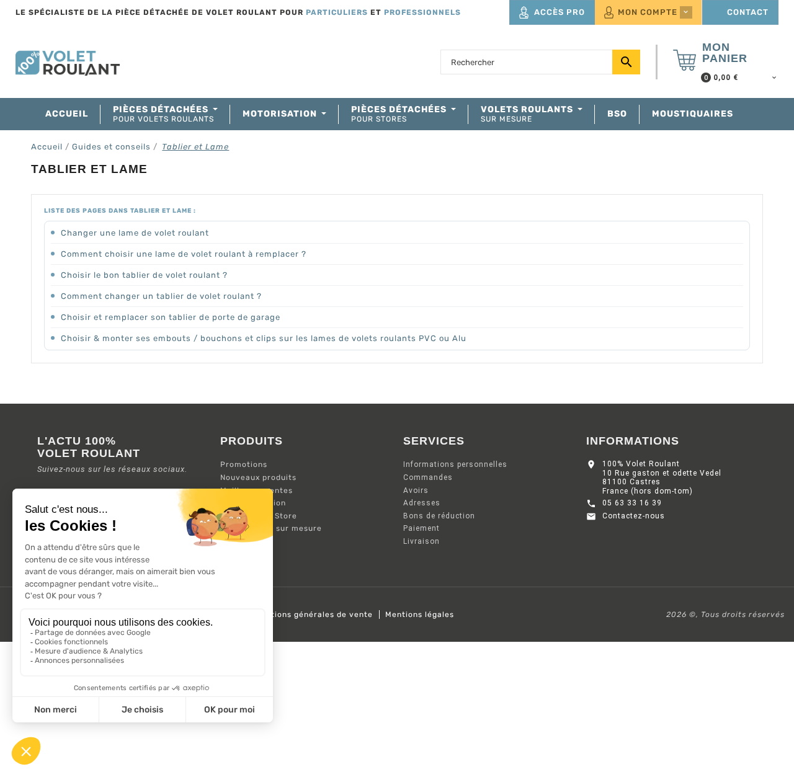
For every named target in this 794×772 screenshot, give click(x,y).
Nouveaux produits (258, 477)
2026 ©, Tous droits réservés (725, 614)
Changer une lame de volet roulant (135, 232)
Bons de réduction (439, 516)
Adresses (421, 503)
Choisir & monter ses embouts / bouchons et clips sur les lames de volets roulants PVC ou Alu (263, 338)
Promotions (243, 464)
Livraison (421, 541)
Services (434, 441)
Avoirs (416, 490)
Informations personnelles (455, 464)
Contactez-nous (633, 516)
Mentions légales (419, 614)
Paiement (421, 528)
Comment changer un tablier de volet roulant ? (161, 296)
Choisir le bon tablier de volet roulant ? (144, 275)
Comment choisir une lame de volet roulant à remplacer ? (183, 254)
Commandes (428, 477)
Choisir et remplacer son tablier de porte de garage (170, 317)
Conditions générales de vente (310, 614)
